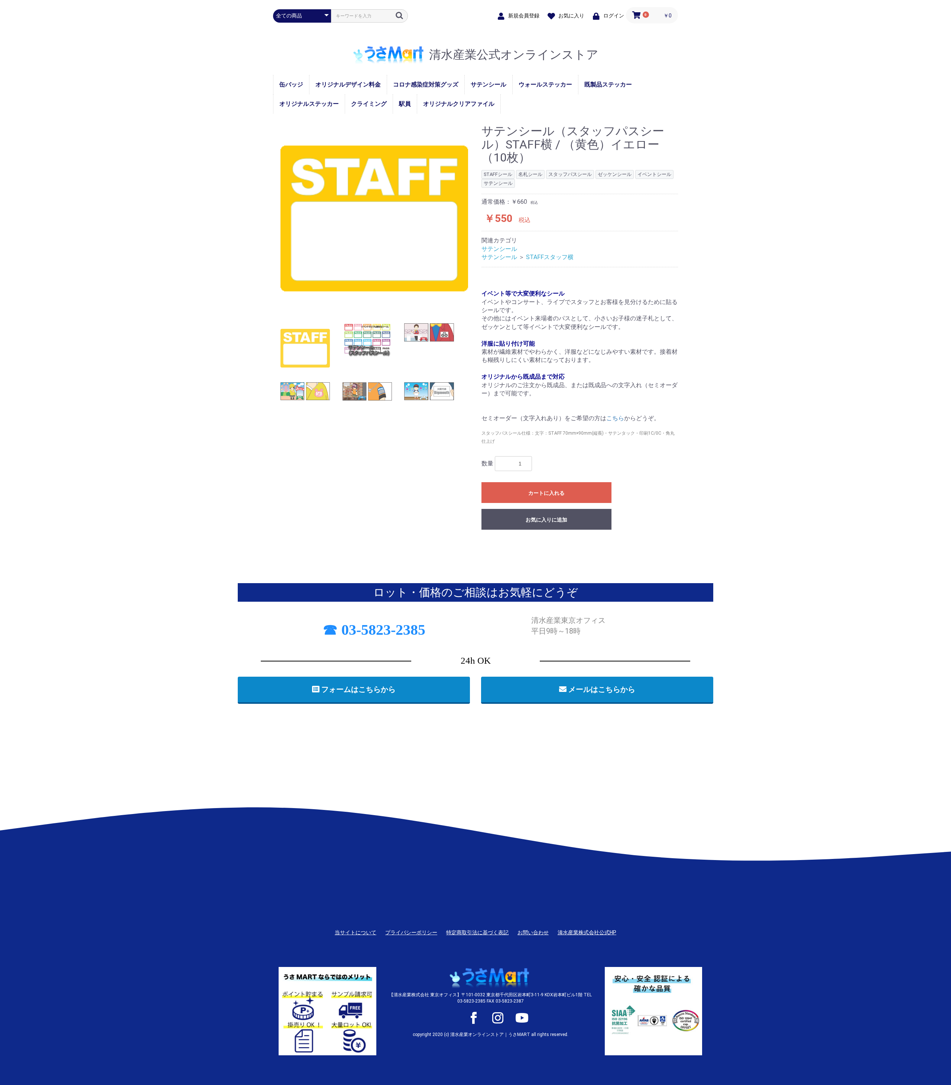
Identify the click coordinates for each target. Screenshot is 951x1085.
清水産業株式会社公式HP (587, 932)
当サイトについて (355, 932)
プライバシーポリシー (411, 932)
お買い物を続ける (453, 550)
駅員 (405, 103)
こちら (615, 418)
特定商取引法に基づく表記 (477, 932)
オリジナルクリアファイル (458, 103)
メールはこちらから (601, 689)
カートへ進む (503, 550)
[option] (374, 218)
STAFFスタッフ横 (550, 257)
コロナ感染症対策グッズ (425, 84)
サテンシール (488, 84)
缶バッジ (291, 84)
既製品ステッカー (608, 84)
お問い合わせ (533, 932)
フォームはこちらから (357, 689)
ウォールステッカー (545, 84)
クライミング (369, 103)
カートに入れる (546, 493)
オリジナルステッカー (309, 103)
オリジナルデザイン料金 (348, 84)
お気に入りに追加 (546, 520)
